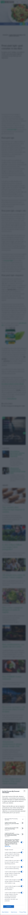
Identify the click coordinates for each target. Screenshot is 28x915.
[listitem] (14, 819)
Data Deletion (5, 912)
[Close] (24, 791)
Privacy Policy (22, 912)
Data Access (14, 912)
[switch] (22, 823)
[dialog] (14, 851)
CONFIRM (8, 906)
